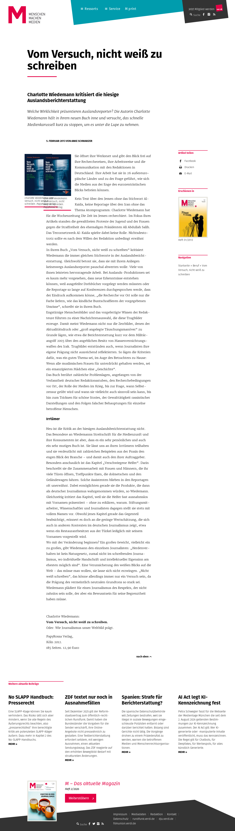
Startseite (184, 265)
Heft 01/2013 (185, 240)
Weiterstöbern (79, 798)
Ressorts (91, 8)
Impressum (120, 814)
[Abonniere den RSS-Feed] (214, 14)
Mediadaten (138, 814)
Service (114, 8)
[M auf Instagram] (209, 14)
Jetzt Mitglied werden (201, 9)
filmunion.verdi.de (124, 823)
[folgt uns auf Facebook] (89, 823)
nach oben (142, 656)
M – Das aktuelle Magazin (92, 783)
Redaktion (156, 814)
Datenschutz (120, 819)
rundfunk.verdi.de (144, 819)
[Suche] (77, 823)
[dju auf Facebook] (203, 14)
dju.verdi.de (166, 819)
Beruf (196, 265)
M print (130, 8)
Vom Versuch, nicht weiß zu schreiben (192, 270)
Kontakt (171, 814)
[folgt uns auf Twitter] (94, 823)
